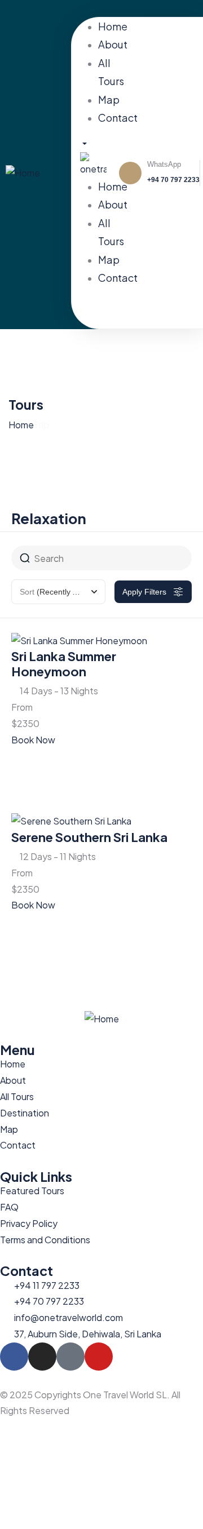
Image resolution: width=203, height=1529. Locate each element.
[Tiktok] (176, 8)
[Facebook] (147, 8)
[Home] (23, 172)
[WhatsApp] (130, 173)
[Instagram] (161, 8)
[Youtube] (191, 8)
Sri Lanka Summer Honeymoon (63, 663)
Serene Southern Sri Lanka (89, 837)
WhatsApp (164, 164)
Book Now (33, 740)
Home (21, 425)
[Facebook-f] (14, 1356)
